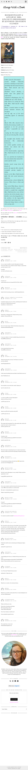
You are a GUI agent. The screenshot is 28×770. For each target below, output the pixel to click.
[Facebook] (9, 1)
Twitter (20, 210)
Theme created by (14, 768)
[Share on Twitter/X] (7, 242)
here (2, 37)
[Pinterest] (6, 1)
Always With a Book (14, 7)
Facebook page (10, 210)
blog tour (15, 212)
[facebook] (15, 681)
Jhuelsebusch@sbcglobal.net (19, 515)
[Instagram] (4, 1)
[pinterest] (17, 681)
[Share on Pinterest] (9, 242)
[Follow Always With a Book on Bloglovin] (14, 686)
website (3, 210)
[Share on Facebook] (5, 242)
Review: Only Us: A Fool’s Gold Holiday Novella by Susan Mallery (20, 249)
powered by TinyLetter (14, 702)
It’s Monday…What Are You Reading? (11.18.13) (7, 249)
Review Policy (14, 634)
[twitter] (10, 681)
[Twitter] (1, 1)
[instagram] (12, 681)
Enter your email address (14, 693)
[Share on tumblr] (10, 242)
